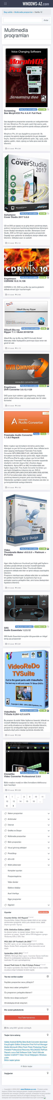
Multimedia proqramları (17, 836)
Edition (17, 1044)
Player (44, 1047)
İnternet (11, 825)
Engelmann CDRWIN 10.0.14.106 (15, 280)
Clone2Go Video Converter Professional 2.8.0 (22, 775)
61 (7, 806)
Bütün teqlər (27, 1066)
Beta (24, 1041)
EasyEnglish (9, 1044)
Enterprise (25, 1044)
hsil (38, 1044)
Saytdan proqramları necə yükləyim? (19, 982)
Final (31, 1044)
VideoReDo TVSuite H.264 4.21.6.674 (17, 713)
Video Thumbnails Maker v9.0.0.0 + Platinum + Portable (25, 552)
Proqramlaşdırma (14, 876)
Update (7, 1054)
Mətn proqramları (14, 842)
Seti (17, 1052)
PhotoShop (12, 853)
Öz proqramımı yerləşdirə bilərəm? (18, 992)
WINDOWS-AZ (36, 3)
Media (6, 1047)
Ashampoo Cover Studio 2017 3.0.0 (16, 216)
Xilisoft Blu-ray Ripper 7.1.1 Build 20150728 (18, 331)
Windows (43, 1054)
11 (43, 796)
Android (13, 1041)
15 (27, 801)
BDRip (19, 1041)
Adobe (6, 1041)
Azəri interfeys (13, 893)
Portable (7, 1049)
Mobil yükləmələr (14, 865)
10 (36, 796)
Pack (25, 1047)
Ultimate (40, 1052)
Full (35, 1044)
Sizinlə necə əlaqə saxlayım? (16, 997)
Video (21, 1054)
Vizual (26, 1054)
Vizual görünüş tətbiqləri (17, 847)
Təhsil (34, 1052)
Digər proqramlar (14, 899)
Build (29, 1041)
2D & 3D (11, 859)
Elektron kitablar (14, 887)
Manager (43, 1044)
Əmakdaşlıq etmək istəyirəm (15, 1003)
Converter (35, 1041)
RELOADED (35, 1049)
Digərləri (11, 905)
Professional (16, 1049)
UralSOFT (15, 1054)
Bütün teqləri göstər (12, 1060)
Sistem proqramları (15, 813)
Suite (29, 1052)
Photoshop (37, 1047)
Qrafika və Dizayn (15, 830)
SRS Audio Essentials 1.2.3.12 (17, 629)
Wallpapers (34, 1054)
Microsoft (13, 1047)
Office (20, 1047)
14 (20, 801)
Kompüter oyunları (15, 870)
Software (23, 1052)
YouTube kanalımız (26, 1017)
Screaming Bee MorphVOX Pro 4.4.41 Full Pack (22, 112)
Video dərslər (13, 882)
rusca (13, 1052)
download (43, 1041)
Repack (7, 1052)
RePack (44, 1049)
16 (34, 801)
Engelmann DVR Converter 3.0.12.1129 (18, 388)
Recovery (26, 1049)
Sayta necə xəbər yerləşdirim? (16, 987)
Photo (30, 1047)
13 (14, 801)
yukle (6, 1057)
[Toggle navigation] (5, 3)
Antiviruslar (12, 819)
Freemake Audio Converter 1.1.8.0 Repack (18, 436)
